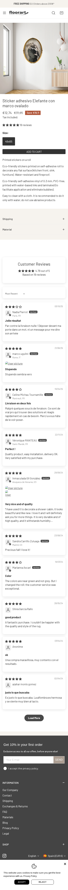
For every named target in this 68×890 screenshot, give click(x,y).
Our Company (10, 790)
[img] (13, 306)
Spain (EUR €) (55, 855)
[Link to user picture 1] (34, 363)
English (32, 855)
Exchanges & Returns (15, 806)
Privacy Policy (10, 828)
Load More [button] (34, 717)
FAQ (4, 811)
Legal (5, 833)
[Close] (65, 863)
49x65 (8, 141)
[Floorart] (19, 13)
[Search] (53, 13)
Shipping (7, 800)
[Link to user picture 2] (9, 494)
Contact (7, 795)
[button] (62, 13)
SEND (59, 759)
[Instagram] (4, 856)
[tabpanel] (34, 219)
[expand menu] (4, 13)
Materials (7, 817)
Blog (5, 822)
